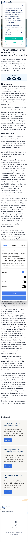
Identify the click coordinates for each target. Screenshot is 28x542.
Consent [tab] (5, 245)
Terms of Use (15, 528)
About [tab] (23, 245)
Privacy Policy (16, 525)
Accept (14, 38)
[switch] (24, 277)
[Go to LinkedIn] (15, 522)
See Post (7, 440)
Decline (14, 42)
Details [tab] (14, 245)
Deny (14, 298)
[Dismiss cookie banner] (22, 6)
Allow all (14, 293)
